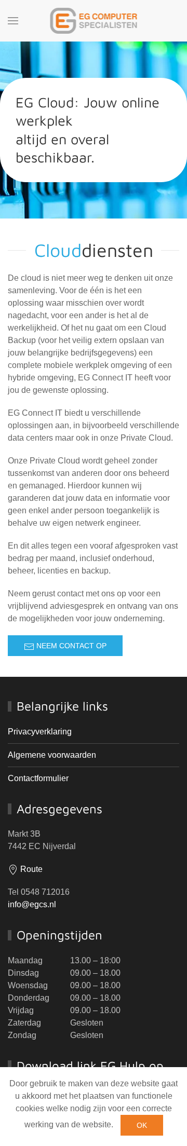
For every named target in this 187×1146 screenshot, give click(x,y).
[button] (13, 21)
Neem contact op (70, 646)
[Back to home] (93, 21)
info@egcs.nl (32, 904)
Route (30, 869)
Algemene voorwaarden (52, 755)
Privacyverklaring (40, 731)
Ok (142, 1125)
